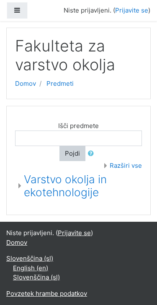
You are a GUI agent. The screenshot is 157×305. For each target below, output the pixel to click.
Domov (25, 83)
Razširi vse (126, 165)
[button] (92, 154)
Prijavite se (131, 10)
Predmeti (60, 83)
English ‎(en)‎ (30, 268)
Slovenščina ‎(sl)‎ (29, 258)
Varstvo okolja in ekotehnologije (65, 186)
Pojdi (72, 153)
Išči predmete (78, 126)
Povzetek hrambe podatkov (46, 293)
